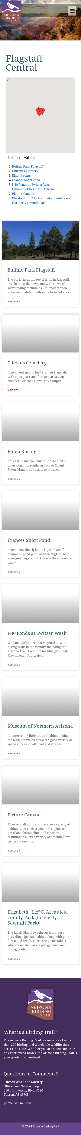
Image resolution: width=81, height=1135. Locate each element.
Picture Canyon (23, 194)
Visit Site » (14, 301)
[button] (40, 113)
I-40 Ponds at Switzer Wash (31, 184)
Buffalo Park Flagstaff (27, 166)
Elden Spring (21, 175)
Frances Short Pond (26, 180)
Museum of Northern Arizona (33, 189)
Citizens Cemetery (25, 171)
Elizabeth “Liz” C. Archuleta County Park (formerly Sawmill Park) (38, 917)
